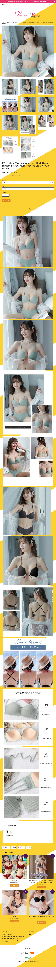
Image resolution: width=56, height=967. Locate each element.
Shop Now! (42, 1)
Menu (5, 5)
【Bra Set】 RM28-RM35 (12, 22)
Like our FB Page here (7, 934)
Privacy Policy (28, 964)
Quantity (4, 192)
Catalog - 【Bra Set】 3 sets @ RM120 (11, 938)
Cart (52, 5)
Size (3, 186)
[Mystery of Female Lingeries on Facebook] (30, 934)
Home (3, 22)
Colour (4, 180)
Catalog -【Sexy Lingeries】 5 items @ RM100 (13, 936)
